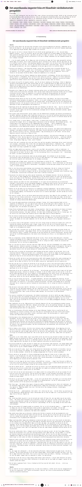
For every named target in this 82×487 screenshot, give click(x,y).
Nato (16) (45, 20)
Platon (24, 27)
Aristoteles (25, 23)
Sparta (73, 23)
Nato (14, 13)
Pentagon (46, 23)
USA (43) (25, 20)
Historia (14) (39, 20)
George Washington (29, 25)
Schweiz (11, 27)
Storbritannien (36, 22)
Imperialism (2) (32, 20)
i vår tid (47, 25)
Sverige (57, 22)
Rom (21, 27)
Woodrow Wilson (64, 25)
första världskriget (69, 22)
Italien (38, 23)
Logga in (19, 1)
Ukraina (11, 25)
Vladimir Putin (52, 23)
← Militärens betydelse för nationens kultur (15, 30)
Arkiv (5, 1)
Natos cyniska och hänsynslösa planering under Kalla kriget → (63, 30)
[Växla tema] (67, 2)
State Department (32, 23)
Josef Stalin (43, 22)
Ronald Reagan (36, 25)
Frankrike (62, 22)
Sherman (42, 25)
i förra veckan (71, 25)
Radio (16, 1)
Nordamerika (17, 27)
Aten (42, 23)
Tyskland (25, 22)
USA (10, 22)
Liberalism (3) (19, 20)
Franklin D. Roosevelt (14, 23)
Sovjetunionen (15, 22)
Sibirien (63, 23)
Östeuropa (68, 23)
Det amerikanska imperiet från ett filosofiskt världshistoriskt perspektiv (18, 484)
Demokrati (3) (12, 20)
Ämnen (8, 1)
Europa (21, 22)
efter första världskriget (55, 25)
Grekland (58, 23)
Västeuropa (49, 22)
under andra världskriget (19, 25)
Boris (53, 22)
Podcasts (12, 1)
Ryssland (30, 22)
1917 (21, 23)
